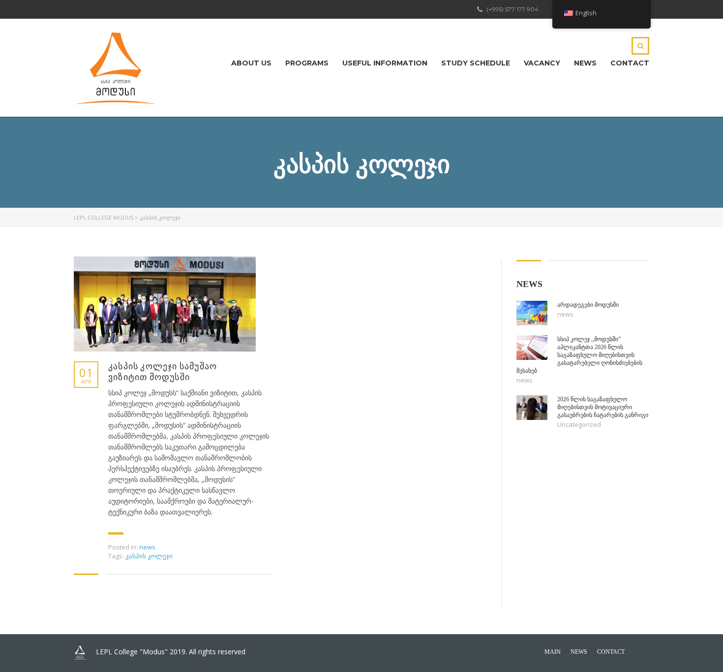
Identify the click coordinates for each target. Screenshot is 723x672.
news (585, 63)
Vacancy (542, 63)
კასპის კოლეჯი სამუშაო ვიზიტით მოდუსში (162, 371)
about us (251, 63)
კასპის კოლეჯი (149, 555)
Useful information (384, 63)
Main (552, 651)
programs (307, 63)
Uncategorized (579, 424)
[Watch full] (165, 304)
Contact (629, 63)
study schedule (475, 63)
